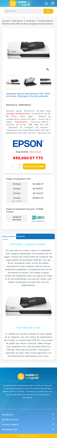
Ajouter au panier (34, 166)
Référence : (12, 105)
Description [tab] (9, 236)
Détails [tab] (21, 236)
